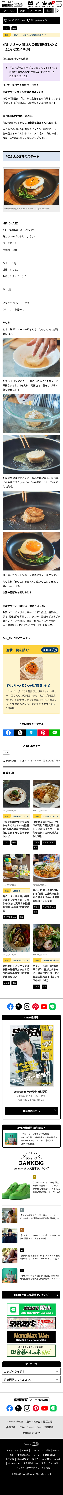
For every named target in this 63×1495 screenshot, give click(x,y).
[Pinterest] (43, 732)
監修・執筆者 (33, 1421)
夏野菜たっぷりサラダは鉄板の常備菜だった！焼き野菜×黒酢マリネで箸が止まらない (16, 971)
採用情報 (10, 1427)
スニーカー (35, 10)
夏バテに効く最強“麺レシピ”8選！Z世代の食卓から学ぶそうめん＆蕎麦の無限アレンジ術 (46, 895)
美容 (22, 10)
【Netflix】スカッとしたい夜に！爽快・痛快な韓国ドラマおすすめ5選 (40, 1237)
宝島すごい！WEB (49, 1463)
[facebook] (8, 732)
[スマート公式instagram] (27, 1007)
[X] (20, 732)
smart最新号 (29, 4)
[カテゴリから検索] (31, 1371)
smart (57, 1459)
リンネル (37, 1454)
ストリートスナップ (51, 3)
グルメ (6, 28)
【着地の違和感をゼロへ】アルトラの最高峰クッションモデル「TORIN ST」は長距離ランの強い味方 (40, 1257)
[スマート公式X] (19, 1007)
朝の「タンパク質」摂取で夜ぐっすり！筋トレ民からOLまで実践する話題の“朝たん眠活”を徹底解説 (16, 903)
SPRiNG (10, 1459)
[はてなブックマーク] (31, 732)
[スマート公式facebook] (10, 1007)
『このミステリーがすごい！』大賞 (33, 1467)
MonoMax (46, 1459)
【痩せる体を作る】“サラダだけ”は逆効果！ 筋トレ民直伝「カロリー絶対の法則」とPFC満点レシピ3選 (46, 829)
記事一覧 (37, 4)
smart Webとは (15, 1421)
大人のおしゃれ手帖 (40, 1450)
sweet (56, 1450)
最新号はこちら (31, 1110)
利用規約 (48, 1427)
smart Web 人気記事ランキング (31, 1294)
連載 (14, 28)
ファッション (8, 10)
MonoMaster (14, 1463)
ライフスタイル (49, 842)
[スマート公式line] (52, 1007)
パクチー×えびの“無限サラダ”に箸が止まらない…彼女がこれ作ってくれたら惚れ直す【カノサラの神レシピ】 (46, 973)
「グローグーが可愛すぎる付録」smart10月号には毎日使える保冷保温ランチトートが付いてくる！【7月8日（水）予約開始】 (40, 1277)
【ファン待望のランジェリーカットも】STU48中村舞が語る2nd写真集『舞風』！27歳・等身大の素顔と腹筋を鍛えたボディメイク (40, 1217)
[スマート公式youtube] (44, 1007)
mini (12, 1454)
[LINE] (55, 732)
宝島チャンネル (11, 1450)
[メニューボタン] (59, 4)
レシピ (6, 752)
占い (49, 10)
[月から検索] (31, 1379)
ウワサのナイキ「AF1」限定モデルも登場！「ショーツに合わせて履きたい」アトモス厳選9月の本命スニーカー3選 (46, 1187)
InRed (25, 1450)
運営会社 (47, 1421)
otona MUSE (23, 1459)
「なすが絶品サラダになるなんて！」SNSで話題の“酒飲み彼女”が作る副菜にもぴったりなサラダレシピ (33, 72)
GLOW (35, 1459)
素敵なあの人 (23, 1454)
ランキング (44, 4)
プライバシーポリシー (30, 1427)
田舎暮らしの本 (30, 1463)
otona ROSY (51, 1454)
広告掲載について (31, 1433)
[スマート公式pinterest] (35, 1007)
